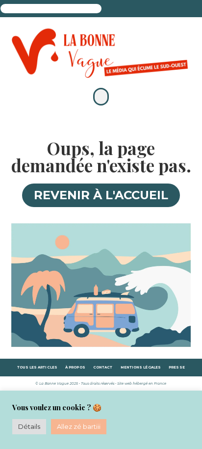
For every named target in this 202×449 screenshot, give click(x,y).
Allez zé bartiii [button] (79, 426)
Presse (177, 367)
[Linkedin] (148, 10)
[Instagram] (136, 10)
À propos (75, 367)
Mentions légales (141, 367)
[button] (101, 97)
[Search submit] (111, 8)
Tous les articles (37, 367)
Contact (103, 367)
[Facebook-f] (124, 10)
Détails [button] (29, 426)
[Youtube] (160, 10)
